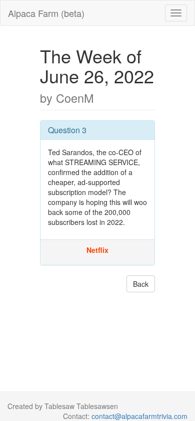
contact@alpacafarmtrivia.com (140, 416)
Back (140, 284)
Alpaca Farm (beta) (46, 12)
